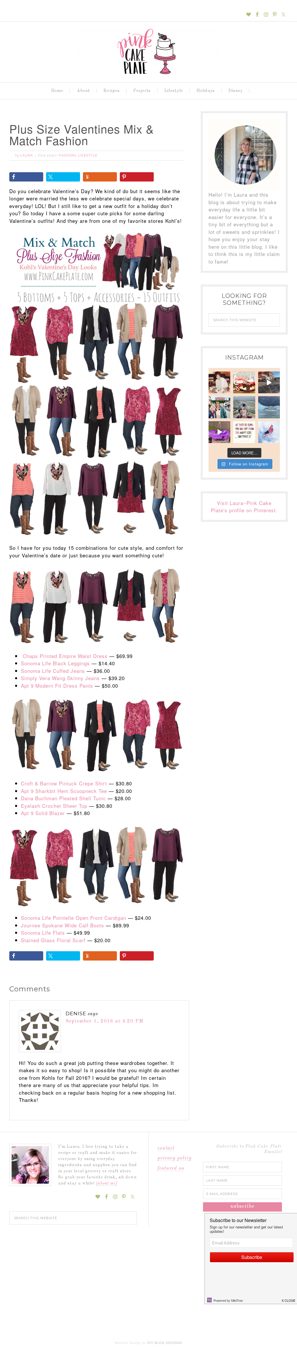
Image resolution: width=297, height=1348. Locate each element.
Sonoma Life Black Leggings (55, 663)
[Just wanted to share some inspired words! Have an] (244, 432)
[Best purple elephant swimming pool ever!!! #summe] (219, 432)
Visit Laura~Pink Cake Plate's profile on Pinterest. (244, 506)
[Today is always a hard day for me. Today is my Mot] (219, 382)
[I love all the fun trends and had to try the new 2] (244, 382)
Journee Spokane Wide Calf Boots (62, 925)
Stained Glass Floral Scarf (53, 940)
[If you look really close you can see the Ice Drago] (269, 407)
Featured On (170, 1168)
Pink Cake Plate (148, 51)
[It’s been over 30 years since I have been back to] (244, 407)
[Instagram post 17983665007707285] (269, 382)
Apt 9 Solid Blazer (43, 813)
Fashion (67, 155)
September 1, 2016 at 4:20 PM (104, 1021)
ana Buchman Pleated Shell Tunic (65, 798)
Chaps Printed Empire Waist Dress (65, 655)
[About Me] (106, 1183)
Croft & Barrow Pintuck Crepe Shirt (64, 783)
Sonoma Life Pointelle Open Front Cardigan (73, 917)
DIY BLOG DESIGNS (164, 1342)
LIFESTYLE (87, 155)
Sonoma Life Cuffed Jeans (53, 670)
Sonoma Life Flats (43, 932)
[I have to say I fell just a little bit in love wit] (219, 407)
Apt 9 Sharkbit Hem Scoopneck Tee (64, 790)
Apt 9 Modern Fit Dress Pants (57, 685)
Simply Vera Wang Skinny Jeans (60, 678)
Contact (165, 1148)
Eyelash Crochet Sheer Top (54, 805)
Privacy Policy (174, 1158)
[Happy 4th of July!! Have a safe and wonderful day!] (269, 432)
